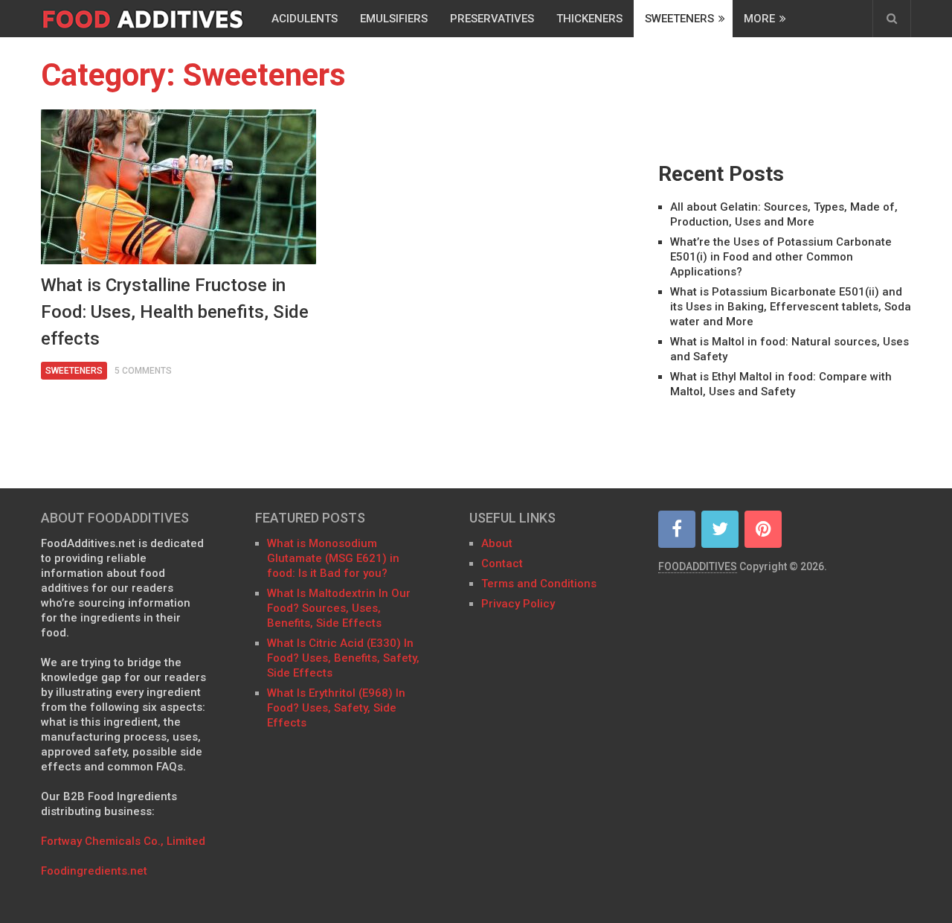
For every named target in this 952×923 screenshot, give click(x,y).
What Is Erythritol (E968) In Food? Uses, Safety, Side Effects (336, 707)
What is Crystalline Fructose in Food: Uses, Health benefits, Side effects (175, 312)
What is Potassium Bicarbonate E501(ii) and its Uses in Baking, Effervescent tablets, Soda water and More (790, 306)
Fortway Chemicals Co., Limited (123, 841)
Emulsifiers (394, 18)
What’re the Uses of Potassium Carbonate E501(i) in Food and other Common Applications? (781, 256)
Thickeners (589, 18)
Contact (503, 563)
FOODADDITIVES (697, 566)
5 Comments (143, 370)
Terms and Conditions (538, 583)
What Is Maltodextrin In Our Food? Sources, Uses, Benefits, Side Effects (339, 608)
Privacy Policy (518, 603)
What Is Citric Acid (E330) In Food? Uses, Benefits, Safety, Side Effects (343, 658)
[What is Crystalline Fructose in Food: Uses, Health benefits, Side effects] (178, 186)
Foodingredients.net (94, 871)
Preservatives (492, 18)
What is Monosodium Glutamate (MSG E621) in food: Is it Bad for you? (333, 558)
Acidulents (304, 18)
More (759, 18)
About (496, 543)
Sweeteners (679, 18)
